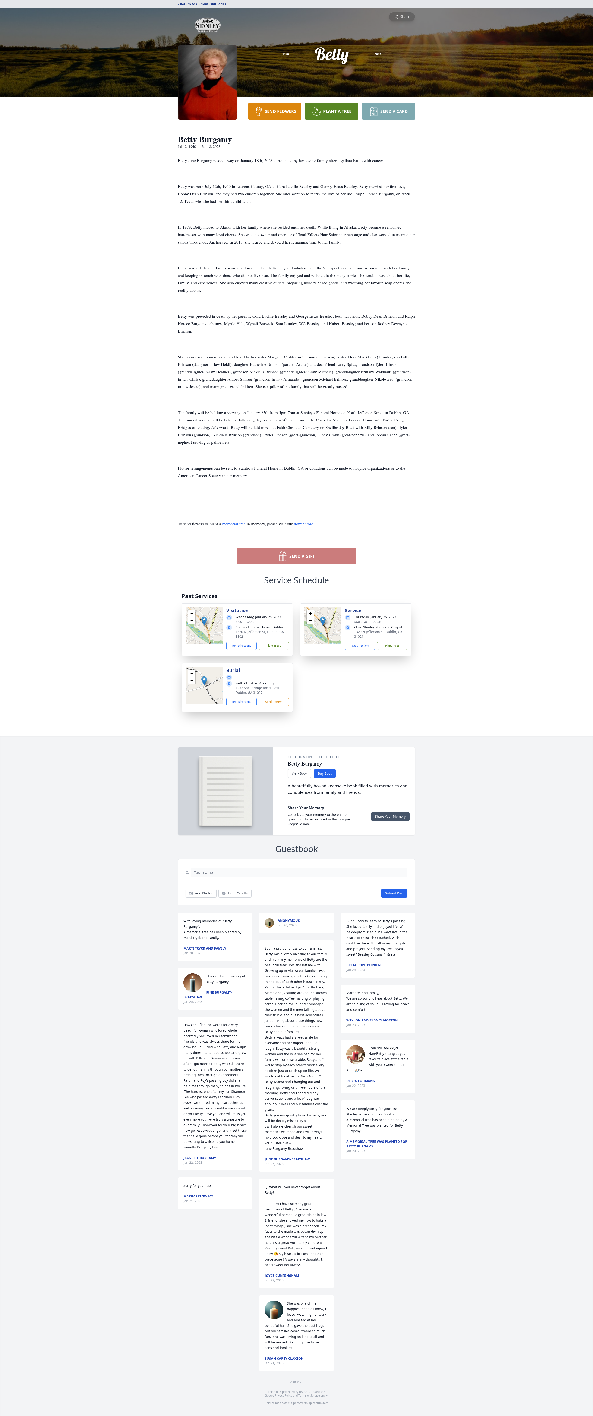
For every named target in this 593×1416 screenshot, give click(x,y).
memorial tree (234, 523)
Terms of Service (309, 1395)
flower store (303, 523)
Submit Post (394, 893)
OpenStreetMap (301, 1403)
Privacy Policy (283, 1395)
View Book (299, 773)
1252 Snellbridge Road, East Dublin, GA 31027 (257, 690)
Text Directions (241, 646)
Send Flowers (273, 702)
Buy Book (325, 773)
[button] (204, 621)
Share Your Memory (390, 816)
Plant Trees (274, 646)
